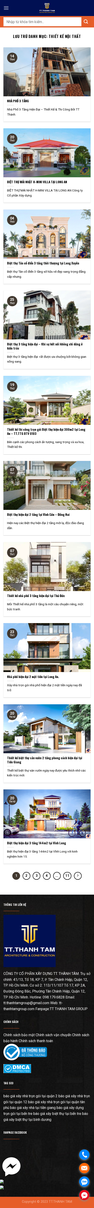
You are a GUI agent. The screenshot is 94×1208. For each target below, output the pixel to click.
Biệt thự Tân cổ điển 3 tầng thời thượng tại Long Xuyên (43, 263)
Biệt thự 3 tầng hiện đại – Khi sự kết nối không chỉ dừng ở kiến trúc (45, 346)
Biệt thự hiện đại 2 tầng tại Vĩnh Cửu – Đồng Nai (38, 515)
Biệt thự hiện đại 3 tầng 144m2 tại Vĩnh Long (36, 843)
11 (67, 876)
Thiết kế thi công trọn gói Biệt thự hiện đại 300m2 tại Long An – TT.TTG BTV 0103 (46, 432)
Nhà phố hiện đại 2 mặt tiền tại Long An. (33, 677)
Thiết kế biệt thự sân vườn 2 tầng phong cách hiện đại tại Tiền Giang (44, 760)
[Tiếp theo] (78, 876)
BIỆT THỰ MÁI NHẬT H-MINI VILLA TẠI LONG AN (37, 182)
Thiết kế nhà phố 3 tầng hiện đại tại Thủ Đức (36, 596)
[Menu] (6, 7)
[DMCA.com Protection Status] (17, 1068)
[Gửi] (86, 21)
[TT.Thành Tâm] (47, 8)
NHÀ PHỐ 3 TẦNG (18, 101)
